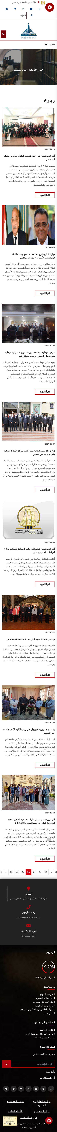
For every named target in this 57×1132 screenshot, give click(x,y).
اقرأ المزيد (45, 195)
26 (28, 872)
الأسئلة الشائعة (15, 1111)
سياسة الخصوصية (15, 1101)
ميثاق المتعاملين (42, 1111)
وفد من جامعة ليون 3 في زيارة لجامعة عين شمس (31, 639)
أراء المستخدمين (47, 1077)
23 (11, 872)
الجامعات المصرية (45, 998)
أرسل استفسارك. (28, 936)
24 (17, 872)
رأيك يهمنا (50, 1071)
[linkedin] (15, 9)
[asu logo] (28, 29)
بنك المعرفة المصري (43, 1002)
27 (34, 872)
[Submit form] (6, 1064)
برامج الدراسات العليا (43, 1037)
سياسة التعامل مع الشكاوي (41, 1103)
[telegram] (7, 9)
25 (23, 872)
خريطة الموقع (47, 994)
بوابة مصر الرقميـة (44, 1005)
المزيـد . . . (49, 1013)
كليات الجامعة (47, 1030)
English (23, 15)
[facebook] (6, 1089)
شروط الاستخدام (28, 1117)
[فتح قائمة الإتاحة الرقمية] (49, 7)
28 (40, 872)
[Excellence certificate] (10, 1120)
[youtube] (31, 9)
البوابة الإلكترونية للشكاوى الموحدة (37, 1009)
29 (45, 872)
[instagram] (23, 9)
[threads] (31, 15)
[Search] (3, 34)
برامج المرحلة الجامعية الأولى (39, 1033)
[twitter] (39, 9)
